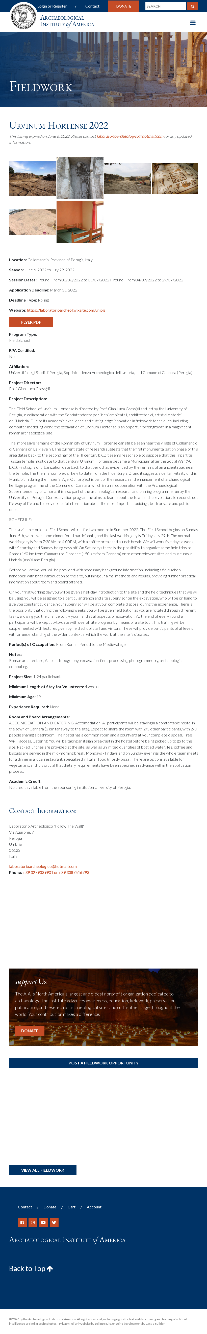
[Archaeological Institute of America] (23, 15)
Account (94, 1206)
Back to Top (27, 1268)
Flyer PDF (31, 322)
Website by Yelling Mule (95, 1323)
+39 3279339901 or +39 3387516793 (56, 872)
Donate (123, 6)
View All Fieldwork (42, 1170)
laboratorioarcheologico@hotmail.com (130, 136)
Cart (71, 1206)
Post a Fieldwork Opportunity (104, 1062)
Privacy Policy (68, 1323)
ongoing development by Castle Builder (138, 1323)
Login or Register (52, 6)
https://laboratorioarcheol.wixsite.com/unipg (66, 310)
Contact (92, 6)
